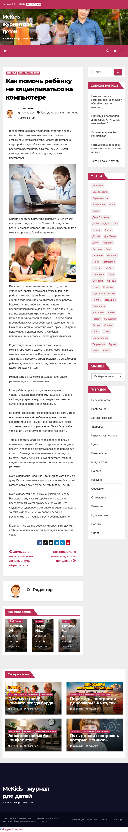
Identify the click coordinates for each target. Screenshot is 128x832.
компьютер (108, 261)
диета (108, 230)
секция (96, 325)
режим (111, 312)
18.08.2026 (17, 746)
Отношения (98, 497)
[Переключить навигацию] (122, 51)
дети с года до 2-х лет (105, 223)
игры (108, 249)
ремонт (96, 318)
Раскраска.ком (23, 818)
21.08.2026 (17, 709)
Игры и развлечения (29, 73)
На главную (78, 819)
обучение (97, 280)
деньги (96, 211)
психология (98, 306)
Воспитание (98, 409)
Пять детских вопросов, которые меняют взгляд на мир (106, 148)
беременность (100, 198)
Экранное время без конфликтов (29, 737)
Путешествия (99, 515)
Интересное (99, 453)
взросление (99, 204)
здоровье (107, 242)
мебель (110, 268)
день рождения (100, 217)
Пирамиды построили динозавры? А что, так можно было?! (105, 120)
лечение (97, 268)
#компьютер (27, 117)
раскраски (98, 312)
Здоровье (11, 73)
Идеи (94, 444)
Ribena (44, 821)
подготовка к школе (103, 293)
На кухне (97, 479)
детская (96, 230)
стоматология (100, 338)
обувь (111, 274)
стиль (106, 331)
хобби (95, 350)
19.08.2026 (78, 709)
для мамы (110, 236)
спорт (95, 331)
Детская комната (101, 417)
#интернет (73, 112)
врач (112, 204)
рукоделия (110, 318)
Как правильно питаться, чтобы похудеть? (63, 556)
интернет (97, 255)
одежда (111, 280)
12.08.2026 (78, 746)
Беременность (100, 400)
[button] (107, 50)
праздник (110, 299)
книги (95, 261)
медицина (98, 274)
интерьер (112, 255)
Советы (66, 622)
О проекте (92, 819)
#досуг (45, 112)
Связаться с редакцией (112, 819)
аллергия (97, 185)
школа (106, 350)
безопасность (100, 191)
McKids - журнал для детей (17, 24)
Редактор (28, 108)
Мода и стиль (99, 462)
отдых (96, 287)
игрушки (97, 249)
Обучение (97, 488)
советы (108, 325)
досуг (95, 242)
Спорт (95, 533)
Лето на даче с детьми (105, 161)
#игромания (57, 112)
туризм (112, 344)
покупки (96, 299)
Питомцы (97, 506)
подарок (108, 287)
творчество (98, 344)
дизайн (96, 236)
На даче (40, 622)
